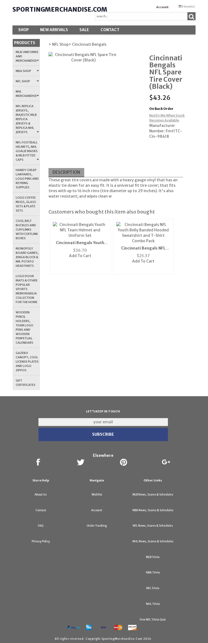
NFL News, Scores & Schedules (153, 525)
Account (162, 7)
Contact (109, 29)
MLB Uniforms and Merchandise (27, 56)
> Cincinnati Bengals (87, 44)
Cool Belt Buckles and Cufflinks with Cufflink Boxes (27, 229)
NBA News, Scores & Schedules (152, 510)
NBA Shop (23, 71)
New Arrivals (54, 29)
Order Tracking (97, 525)
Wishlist (97, 494)
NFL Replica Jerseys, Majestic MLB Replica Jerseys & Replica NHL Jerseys (26, 119)
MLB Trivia (153, 557)
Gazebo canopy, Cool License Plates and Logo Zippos (27, 361)
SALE (84, 29)
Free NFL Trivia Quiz (153, 619)
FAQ (41, 525)
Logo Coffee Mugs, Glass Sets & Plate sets (26, 204)
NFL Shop (23, 81)
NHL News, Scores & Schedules (152, 541)
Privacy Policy (41, 541)
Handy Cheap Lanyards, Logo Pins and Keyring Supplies (27, 178)
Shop (23, 29)
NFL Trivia (152, 588)
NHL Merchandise (26, 94)
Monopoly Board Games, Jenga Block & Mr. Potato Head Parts (27, 257)
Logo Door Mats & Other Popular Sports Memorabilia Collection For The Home (26, 289)
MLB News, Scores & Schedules (152, 494)
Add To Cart (80, 255)
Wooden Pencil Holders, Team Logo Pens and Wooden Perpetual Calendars (24, 327)
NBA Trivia (153, 572)
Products (24, 42)
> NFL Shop (58, 44)
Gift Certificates (25, 383)
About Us (41, 494)
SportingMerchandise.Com (59, 9)
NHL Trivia (153, 604)
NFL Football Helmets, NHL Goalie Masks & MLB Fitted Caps (27, 151)
